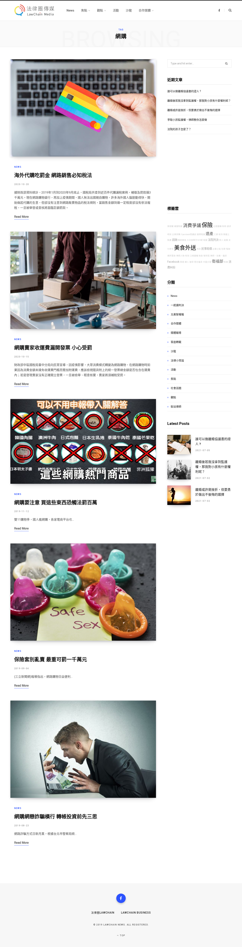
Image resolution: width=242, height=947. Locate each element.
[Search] (228, 10)
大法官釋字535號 (195, 240)
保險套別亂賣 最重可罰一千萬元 (50, 660)
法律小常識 (177, 360)
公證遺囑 (217, 226)
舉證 (182, 262)
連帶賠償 (201, 234)
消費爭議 (192, 225)
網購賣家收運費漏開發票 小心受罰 (53, 348)
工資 (216, 234)
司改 (199, 249)
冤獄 (228, 249)
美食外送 (185, 248)
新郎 (224, 226)
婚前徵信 (182, 240)
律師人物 (180, 256)
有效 (187, 256)
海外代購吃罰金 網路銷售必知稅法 (53, 175)
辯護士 (226, 234)
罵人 (221, 240)
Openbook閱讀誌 (188, 234)
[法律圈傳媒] (33, 10)
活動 (173, 369)
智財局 (206, 256)
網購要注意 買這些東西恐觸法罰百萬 (55, 503)
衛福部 (217, 261)
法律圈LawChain (103, 912)
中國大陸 (207, 262)
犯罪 (223, 249)
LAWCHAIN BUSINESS (136, 912)
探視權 (170, 226)
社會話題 (176, 388)
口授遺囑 (194, 256)
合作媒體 (176, 323)
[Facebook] (121, 898)
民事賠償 (206, 248)
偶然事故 (171, 256)
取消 (221, 234)
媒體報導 (176, 332)
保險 (207, 225)
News (17, 167)
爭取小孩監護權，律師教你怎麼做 (187, 119)
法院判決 (213, 240)
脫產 (169, 240)
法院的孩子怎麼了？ (179, 129)
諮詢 (174, 240)
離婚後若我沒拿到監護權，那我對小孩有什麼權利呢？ (199, 100)
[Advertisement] (199, 170)
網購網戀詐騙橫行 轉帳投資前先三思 (55, 817)
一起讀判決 (177, 305)
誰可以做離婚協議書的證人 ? (184, 91)
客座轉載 (176, 341)
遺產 (209, 234)
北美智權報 (177, 314)
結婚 (226, 240)
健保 (191, 262)
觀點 (173, 397)
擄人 (187, 262)
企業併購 (176, 234)
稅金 (201, 256)
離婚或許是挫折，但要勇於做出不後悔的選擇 (193, 110)
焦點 (173, 378)
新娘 (226, 262)
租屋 (205, 240)
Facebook (173, 261)
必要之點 (217, 249)
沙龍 (173, 351)
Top (122, 935)
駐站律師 (176, 406)
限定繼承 (198, 262)
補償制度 (178, 226)
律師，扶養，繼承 (218, 256)
